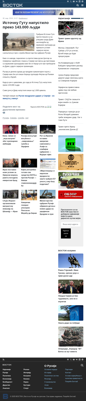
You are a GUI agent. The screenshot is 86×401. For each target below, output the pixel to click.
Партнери (69, 369)
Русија (6, 118)
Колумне (27, 376)
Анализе (6, 388)
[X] (71, 1)
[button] (82, 5)
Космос (27, 379)
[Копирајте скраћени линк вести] (15, 112)
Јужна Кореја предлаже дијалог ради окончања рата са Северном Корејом (70, 78)
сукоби (21, 118)
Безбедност (23, 18)
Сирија (13, 118)
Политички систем (51, 376)
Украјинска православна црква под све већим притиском (68, 90)
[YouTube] (74, 1)
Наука (26, 382)
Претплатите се (66, 233)
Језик (46, 385)
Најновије (7, 369)
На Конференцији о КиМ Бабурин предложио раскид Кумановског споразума (70, 66)
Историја (47, 372)
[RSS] (3, 1)
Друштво (6, 385)
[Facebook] (68, 1)
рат (27, 118)
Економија (7, 379)
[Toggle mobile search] (77, 5)
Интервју (27, 372)
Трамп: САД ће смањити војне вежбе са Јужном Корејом (69, 102)
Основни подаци (50, 369)
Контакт (68, 372)
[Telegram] (82, 1)
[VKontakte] (76, 1)
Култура (27, 385)
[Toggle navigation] (81, 5)
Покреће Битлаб (71, 381)
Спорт (26, 388)
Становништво (50, 382)
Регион (26, 369)
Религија (47, 379)
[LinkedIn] (79, 1)
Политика (7, 376)
